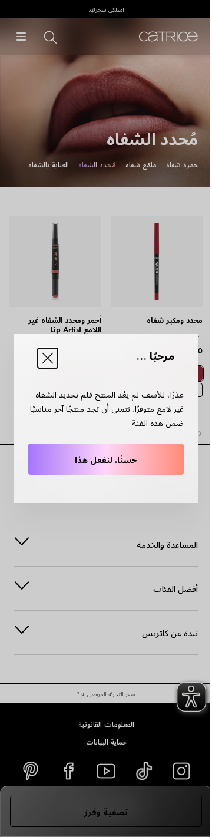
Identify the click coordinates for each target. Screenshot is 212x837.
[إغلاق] (48, 358)
